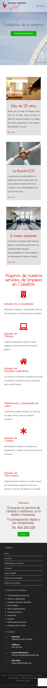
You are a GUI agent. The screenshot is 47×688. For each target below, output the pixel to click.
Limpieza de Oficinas (10, 335)
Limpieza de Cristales (10, 439)
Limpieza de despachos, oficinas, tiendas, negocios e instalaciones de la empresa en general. (21, 345)
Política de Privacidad (13, 578)
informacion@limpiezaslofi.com (25, 655)
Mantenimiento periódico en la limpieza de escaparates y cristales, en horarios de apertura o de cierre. (23, 450)
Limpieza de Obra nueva (11, 474)
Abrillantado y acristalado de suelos (21, 404)
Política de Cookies (12, 583)
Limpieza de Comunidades (18, 303)
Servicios (8, 558)
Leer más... (12, 132)
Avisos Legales (10, 573)
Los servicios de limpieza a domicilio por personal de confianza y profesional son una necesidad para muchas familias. (23, 380)
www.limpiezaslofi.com (21, 663)
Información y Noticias (14, 563)
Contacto (23, 534)
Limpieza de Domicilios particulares (16, 369)
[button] (23, 33)
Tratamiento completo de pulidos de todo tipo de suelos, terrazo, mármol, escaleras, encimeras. (22, 415)
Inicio (6, 553)
